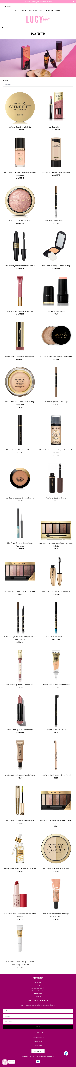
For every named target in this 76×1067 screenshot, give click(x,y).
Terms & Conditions (38, 1038)
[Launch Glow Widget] (5, 1062)
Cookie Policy (38, 1045)
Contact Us (38, 996)
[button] (66, 1053)
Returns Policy (38, 994)
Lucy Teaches (33, 11)
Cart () (50, 11)
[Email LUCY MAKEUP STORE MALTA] (42, 1032)
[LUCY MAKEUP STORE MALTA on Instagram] (38, 1032)
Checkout (58, 11)
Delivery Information (38, 991)
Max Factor (38, 34)
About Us (23, 11)
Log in (41, 11)
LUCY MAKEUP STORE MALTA (34, 1056)
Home (16, 11)
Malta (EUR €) (37, 1051)
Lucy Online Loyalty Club (38, 988)
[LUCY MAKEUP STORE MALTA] (38, 20)
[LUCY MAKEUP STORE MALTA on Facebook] (34, 1032)
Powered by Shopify (48, 1056)
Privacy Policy (38, 1041)
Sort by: (5, 80)
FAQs (38, 985)
